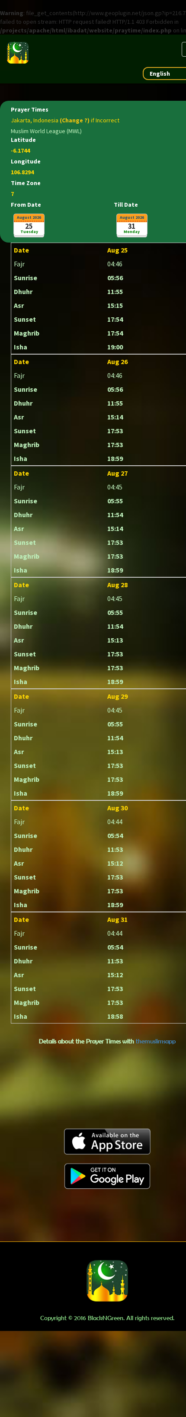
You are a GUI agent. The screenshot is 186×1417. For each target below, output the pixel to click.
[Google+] (175, 131)
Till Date (126, 204)
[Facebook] (175, 97)
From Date (26, 204)
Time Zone (26, 183)
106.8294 (22, 172)
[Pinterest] (175, 148)
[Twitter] (175, 114)
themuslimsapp (156, 1041)
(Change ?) (75, 120)
